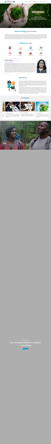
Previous (2, 15)
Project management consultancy (9, 113)
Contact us (44, 1)
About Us (26, 1)
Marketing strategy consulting (39, 113)
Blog (38, 1)
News (40, 1)
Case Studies (34, 1)
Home (23, 1)
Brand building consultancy (23, 113)
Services (30, 1)
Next (48, 15)
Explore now (25, 348)
